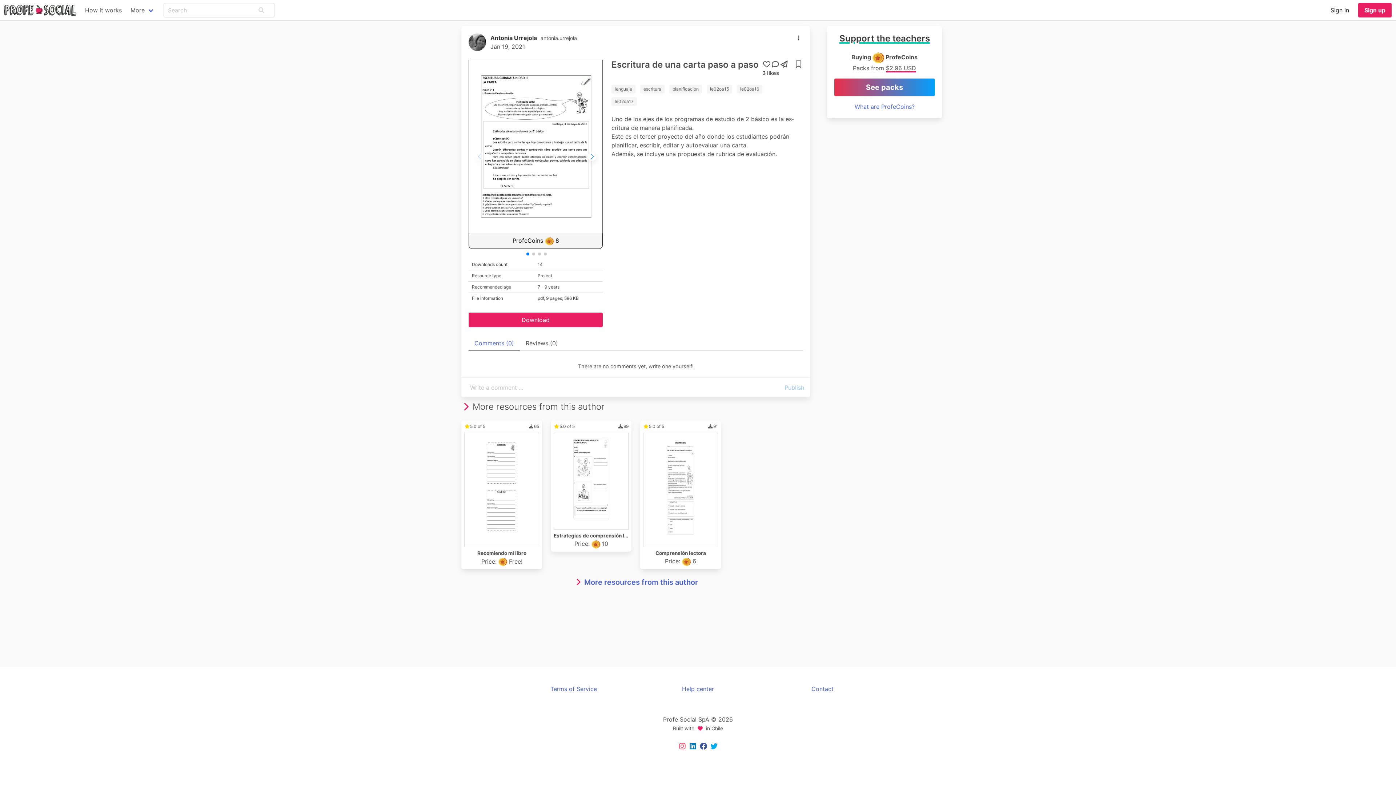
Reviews (542, 343)
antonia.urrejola (559, 38)
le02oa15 (719, 89)
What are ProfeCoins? (885, 106)
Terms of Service (573, 688)
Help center (698, 688)
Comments (494, 343)
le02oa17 (624, 101)
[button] (261, 10)
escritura (652, 89)
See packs (884, 87)
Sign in (1340, 10)
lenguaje (623, 89)
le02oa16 (749, 89)
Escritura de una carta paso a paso (685, 64)
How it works (103, 10)
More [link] (138, 10)
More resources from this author (641, 582)
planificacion (686, 89)
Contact (822, 688)
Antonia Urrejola (513, 37)
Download (536, 319)
